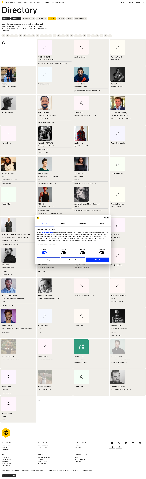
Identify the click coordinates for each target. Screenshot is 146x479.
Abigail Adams (80, 265)
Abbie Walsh (43, 173)
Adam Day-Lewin (118, 387)
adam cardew (116, 356)
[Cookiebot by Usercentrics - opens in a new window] (102, 218)
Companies (61, 18)
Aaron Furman (80, 113)
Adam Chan (6, 387)
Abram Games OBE (46, 295)
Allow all (97, 259)
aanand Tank (79, 84)
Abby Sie (41, 204)
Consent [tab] (44, 224)
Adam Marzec (116, 471)
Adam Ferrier (7, 414)
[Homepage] (2, 2)
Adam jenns (79, 444)
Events (47, 2)
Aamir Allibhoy (44, 84)
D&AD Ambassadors (80, 18)
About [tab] (102, 223)
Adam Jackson (8, 444)
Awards (19, 2)
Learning (32, 2)
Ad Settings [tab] (82, 223)
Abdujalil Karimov (118, 204)
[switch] (63, 252)
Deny (48, 259)
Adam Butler (79, 356)
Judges (70, 18)
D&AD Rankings (42, 18)
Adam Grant (43, 414)
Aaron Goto (6, 143)
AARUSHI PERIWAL (45, 143)
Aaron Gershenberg (119, 113)
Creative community (58, 2)
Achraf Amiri (7, 326)
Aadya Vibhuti (80, 57)
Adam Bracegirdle (9, 356)
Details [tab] (63, 223)
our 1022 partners (47, 232)
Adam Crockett (44, 387)
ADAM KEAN (116, 444)
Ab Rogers (78, 143)
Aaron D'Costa (44, 113)
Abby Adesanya (80, 173)
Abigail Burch (116, 265)
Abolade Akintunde (9, 295)
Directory (15, 18)
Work (25, 2)
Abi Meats (115, 234)
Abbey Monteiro (8, 173)
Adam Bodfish (117, 326)
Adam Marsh (79, 471)
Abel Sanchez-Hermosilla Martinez (16, 234)
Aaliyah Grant (116, 57)
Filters (5, 18)
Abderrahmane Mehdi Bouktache (88, 204)
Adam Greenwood (81, 414)
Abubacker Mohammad (84, 295)
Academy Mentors (118, 295)
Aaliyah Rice (7, 84)
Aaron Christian (117, 84)
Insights (39, 2)
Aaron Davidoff (8, 113)
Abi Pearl (5, 265)
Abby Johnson (117, 173)
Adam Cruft (79, 387)
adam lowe (42, 471)
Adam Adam (43, 326)
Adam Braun (43, 356)
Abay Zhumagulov (118, 143)
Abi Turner (42, 265)
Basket (131, 2)
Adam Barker (79, 326)
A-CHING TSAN (44, 57)
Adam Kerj (6, 471)
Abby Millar (6, 204)
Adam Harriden (117, 414)
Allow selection (73, 259)
